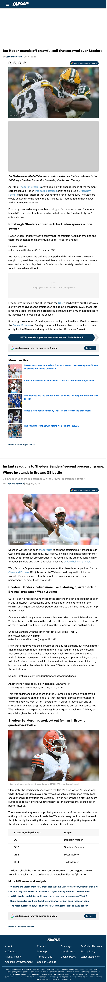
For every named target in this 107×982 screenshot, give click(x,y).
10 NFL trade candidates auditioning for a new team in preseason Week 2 (48, 896)
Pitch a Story (88, 951)
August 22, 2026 (48, 639)
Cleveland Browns (18, 572)
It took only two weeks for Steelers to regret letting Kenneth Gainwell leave (50, 891)
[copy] (25, 63)
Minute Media (17, 969)
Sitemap (42, 951)
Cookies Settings (46, 961)
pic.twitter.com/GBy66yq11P (53, 683)
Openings (66, 946)
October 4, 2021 (47, 250)
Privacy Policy (13, 956)
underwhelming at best (77, 561)
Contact (41, 946)
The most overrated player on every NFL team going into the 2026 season (49, 905)
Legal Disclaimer (90, 956)
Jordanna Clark (14, 56)
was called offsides (46, 190)
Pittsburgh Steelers (29, 186)
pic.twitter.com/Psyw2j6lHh (24, 635)
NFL (60, 302)
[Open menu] (7, 4)
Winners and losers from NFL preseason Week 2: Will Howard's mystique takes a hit (54, 886)
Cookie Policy (68, 956)
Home (11, 444)
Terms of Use (44, 956)
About (8, 946)
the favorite (45, 549)
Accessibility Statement (19, 961)
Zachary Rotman (15, 483)
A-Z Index (10, 951)
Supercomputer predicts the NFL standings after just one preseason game (49, 901)
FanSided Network (91, 946)
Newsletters (68, 951)
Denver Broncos (22, 325)
